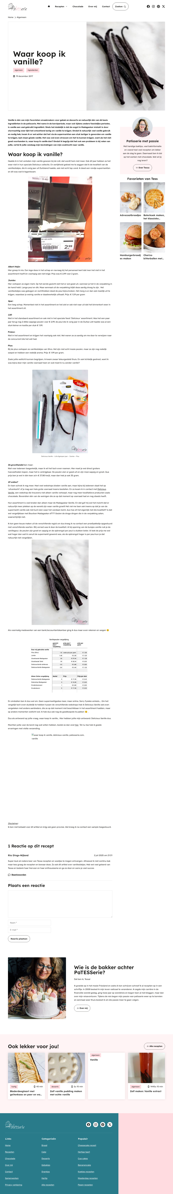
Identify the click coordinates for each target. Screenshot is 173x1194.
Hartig (44, 1178)
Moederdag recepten (88, 1178)
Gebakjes (46, 1165)
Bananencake (84, 1165)
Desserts (46, 1158)
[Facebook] (148, 6)
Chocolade (78, 6)
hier (77, 725)
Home (10, 17)
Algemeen (21, 17)
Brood (44, 1145)
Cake (44, 1152)
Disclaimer (13, 823)
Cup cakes (83, 1158)
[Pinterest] (158, 6)
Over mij (92, 6)
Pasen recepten (85, 1185)
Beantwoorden (19, 874)
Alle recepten (155, 1046)
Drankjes (46, 1171)
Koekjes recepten (86, 1171)
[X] (163, 6)
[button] (120, 6)
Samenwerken (12, 1178)
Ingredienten (33, 70)
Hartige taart (84, 1152)
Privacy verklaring (13, 1185)
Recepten (59, 6)
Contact (106, 6)
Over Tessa (144, 167)
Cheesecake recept (87, 1145)
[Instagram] (153, 6)
